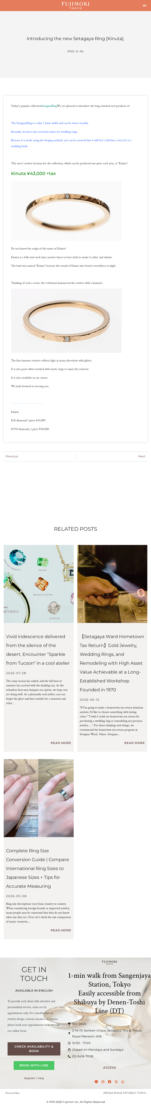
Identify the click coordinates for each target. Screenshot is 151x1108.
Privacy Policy (13, 1093)
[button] (144, 5)
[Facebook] (109, 1081)
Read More (61, 743)
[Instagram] (103, 1081)
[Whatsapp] (122, 1081)
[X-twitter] (116, 1081)
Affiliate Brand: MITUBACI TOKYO (124, 1093)
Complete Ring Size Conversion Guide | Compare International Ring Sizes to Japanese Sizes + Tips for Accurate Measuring (37, 868)
